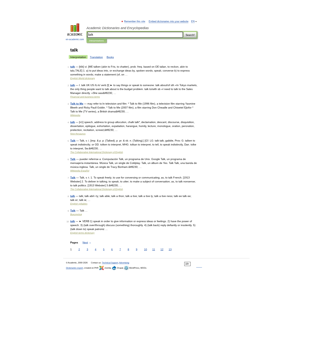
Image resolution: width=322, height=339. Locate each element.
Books (110, 57)
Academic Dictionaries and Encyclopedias (117, 28)
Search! (190, 34)
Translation (96, 57)
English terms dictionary (82, 233)
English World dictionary (82, 78)
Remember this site (134, 21)
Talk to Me (76, 103)
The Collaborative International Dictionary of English (96, 152)
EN (193, 21)
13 (170, 249)
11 (153, 249)
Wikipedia (75, 115)
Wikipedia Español (79, 171)
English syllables (78, 204)
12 (161, 249)
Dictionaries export (74, 268)
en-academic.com (75, 39)
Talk (72, 140)
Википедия (76, 214)
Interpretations (96, 40)
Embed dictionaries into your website (168, 21)
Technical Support (110, 263)
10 (145, 249)
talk (72, 66)
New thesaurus (78, 134)
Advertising (124, 263)
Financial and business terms (85, 97)
